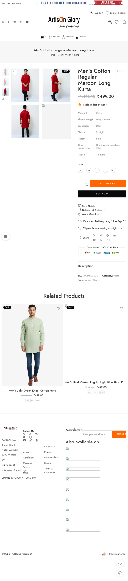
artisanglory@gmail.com (14, 470)
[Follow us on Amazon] (37, 440)
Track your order (117, 554)
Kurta (76, 54)
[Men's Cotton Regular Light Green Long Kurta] (117, 71)
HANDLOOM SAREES (56, 36)
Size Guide (88, 206)
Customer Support (28, 465)
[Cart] (109, 22)
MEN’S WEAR (83, 36)
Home (46, 36)
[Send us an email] (36, 434)
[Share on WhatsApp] (101, 240)
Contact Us (50, 446)
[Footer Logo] (11, 428)
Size (81, 164)
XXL (95, 392)
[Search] (124, 22)
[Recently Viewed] (120, 573)
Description (85, 266)
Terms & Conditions (49, 470)
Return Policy (51, 457)
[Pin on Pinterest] (107, 235)
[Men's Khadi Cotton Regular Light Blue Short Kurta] (95, 341)
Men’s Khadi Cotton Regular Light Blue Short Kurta (95, 382)
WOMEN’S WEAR (70, 36)
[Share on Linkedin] (114, 235)
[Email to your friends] (108, 240)
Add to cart (108, 183)
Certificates (28, 457)
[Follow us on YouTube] (27, 21)
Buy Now (102, 193)
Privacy (48, 452)
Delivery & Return (91, 210)
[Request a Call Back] (120, 563)
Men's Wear (64, 54)
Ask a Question (90, 214)
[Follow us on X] (3, 22)
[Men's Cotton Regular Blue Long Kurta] (124, 71)
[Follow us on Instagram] (20, 21)
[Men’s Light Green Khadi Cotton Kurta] (32, 345)
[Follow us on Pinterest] (14, 22)
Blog (25, 472)
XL (37, 400)
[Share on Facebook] (101, 235)
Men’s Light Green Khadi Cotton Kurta (32, 391)
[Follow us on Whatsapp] (30, 440)
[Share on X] (94, 235)
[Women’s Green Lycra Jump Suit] (5, 71)
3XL (102, 392)
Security (48, 463)
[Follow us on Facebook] (8, 22)
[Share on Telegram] (94, 240)
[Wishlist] (15, 72)
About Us (27, 452)
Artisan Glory (92, 280)
